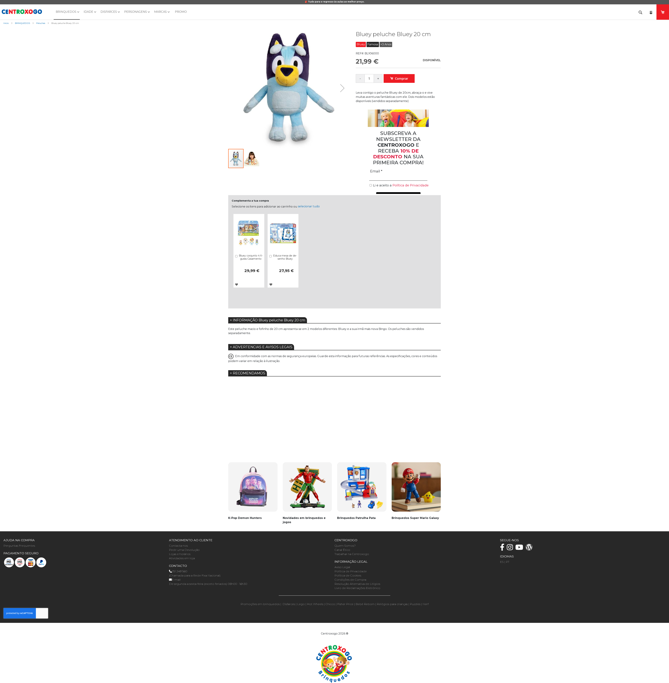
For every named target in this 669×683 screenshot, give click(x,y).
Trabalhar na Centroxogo (351, 554)
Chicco (330, 604)
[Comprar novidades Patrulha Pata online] (361, 488)
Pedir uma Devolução (184, 550)
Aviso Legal (342, 567)
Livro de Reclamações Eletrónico (357, 588)
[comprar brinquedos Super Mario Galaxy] (416, 488)
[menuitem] (67, 12)
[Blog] (530, 548)
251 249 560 (179, 571)
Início (6, 23)
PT (507, 562)
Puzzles (415, 604)
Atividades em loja (182, 558)
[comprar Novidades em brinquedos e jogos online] (307, 488)
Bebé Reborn (365, 604)
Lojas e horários (179, 554)
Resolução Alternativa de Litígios (357, 584)
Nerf (426, 604)
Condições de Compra (350, 579)
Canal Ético (342, 550)
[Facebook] (503, 548)
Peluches (40, 23)
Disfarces (289, 604)
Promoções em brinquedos (260, 604)
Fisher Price (345, 604)
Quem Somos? (345, 545)
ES (502, 562)
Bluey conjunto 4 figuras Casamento (251, 257)
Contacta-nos (178, 545)
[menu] (334, 12)
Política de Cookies (347, 575)
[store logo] (22, 11)
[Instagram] (511, 548)
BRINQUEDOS (22, 23)
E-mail (176, 579)
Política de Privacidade (350, 571)
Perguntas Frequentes (19, 545)
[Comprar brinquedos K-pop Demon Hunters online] (253, 488)
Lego (301, 604)
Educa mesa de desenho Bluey (285, 257)
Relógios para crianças (392, 604)
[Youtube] (520, 548)
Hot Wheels (315, 604)
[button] (342, 88)
